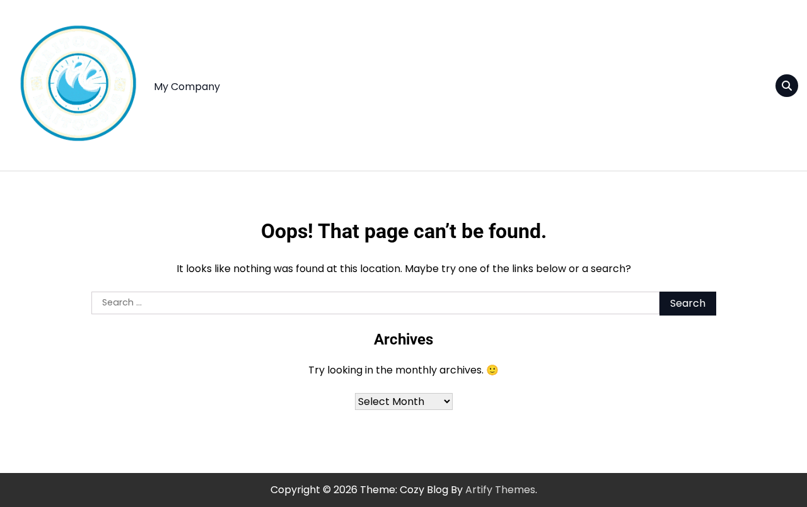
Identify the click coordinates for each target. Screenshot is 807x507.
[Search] (786, 85)
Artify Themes (500, 489)
